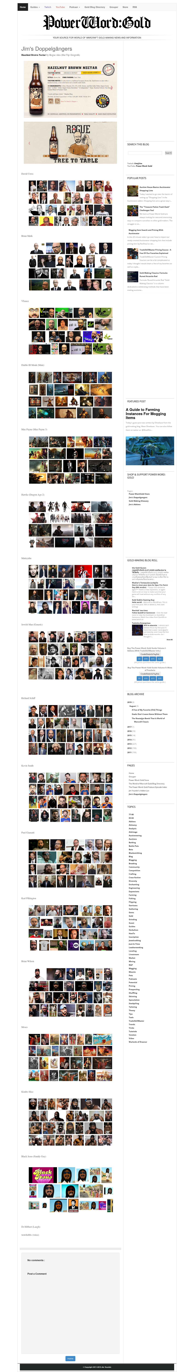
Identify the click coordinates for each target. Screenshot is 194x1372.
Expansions (134, 891)
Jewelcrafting (135, 940)
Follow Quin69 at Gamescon (144, 613)
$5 (139, 658)
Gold (131, 916)
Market (132, 958)
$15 (152, 658)
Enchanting (134, 884)
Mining (132, 961)
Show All (170, 640)
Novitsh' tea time (140, 610)
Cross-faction (135, 877)
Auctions (133, 839)
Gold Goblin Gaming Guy (143, 600)
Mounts (132, 972)
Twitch (47, 7)
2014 (129, 739)
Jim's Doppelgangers (138, 497)
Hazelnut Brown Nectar (33, 55)
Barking (132, 842)
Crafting (132, 874)
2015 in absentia (150, 625)
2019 (129, 702)
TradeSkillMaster (136, 1021)
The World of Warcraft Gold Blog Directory (146, 783)
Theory (132, 1010)
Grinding (133, 919)
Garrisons (133, 905)
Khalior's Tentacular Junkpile (145, 582)
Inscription (134, 937)
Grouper (114, 7)
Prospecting (134, 989)
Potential (133, 982)
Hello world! (137, 602)
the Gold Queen (139, 568)
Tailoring (133, 1007)
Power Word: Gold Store (139, 780)
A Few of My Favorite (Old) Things (147, 710)
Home (23, 7)
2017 (129, 727)
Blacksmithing (135, 853)
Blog (131, 856)
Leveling (133, 951)
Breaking (133, 863)
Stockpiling (134, 1003)
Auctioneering (135, 835)
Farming (132, 895)
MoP (131, 965)
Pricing (132, 986)
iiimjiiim (138, 163)
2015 (129, 735)
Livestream (134, 954)
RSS (135, 7)
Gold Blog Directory (95, 7)
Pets (131, 975)
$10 (145, 658)
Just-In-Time (134, 944)
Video (131, 1038)
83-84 (131, 818)
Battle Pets (134, 846)
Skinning (133, 996)
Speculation (134, 1000)
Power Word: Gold (144, 166)
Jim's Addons (134, 504)
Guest (131, 923)
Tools (131, 1017)
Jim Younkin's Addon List (139, 790)
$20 (159, 658)
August (132, 706)
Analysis (132, 828)
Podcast (74, 7)
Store (125, 7)
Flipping (132, 902)
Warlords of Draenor (138, 1042)
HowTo (132, 933)
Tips (131, 1014)
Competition (134, 870)
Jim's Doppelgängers (138, 794)
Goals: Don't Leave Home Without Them (150, 714)
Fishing (132, 898)
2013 (129, 744)
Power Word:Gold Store (139, 494)
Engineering (134, 888)
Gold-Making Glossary (139, 501)
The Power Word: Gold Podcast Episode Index (148, 787)
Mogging (133, 968)
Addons (132, 821)
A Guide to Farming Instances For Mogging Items (146, 413)
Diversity (133, 881)
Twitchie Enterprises (141, 623)
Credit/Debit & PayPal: (150, 654)
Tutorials (133, 1031)
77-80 (131, 814)
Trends (132, 1024)
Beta (131, 849)
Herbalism (133, 930)
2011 (129, 752)
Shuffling (133, 993)
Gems (131, 912)
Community (134, 867)
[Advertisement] (150, 88)
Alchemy (133, 825)
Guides (34, 7)
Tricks (131, 1028)
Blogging (133, 860)
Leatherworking (136, 947)
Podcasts (133, 979)
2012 (129, 748)
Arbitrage (133, 832)
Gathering (133, 909)
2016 (129, 731)
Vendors (132, 1035)
